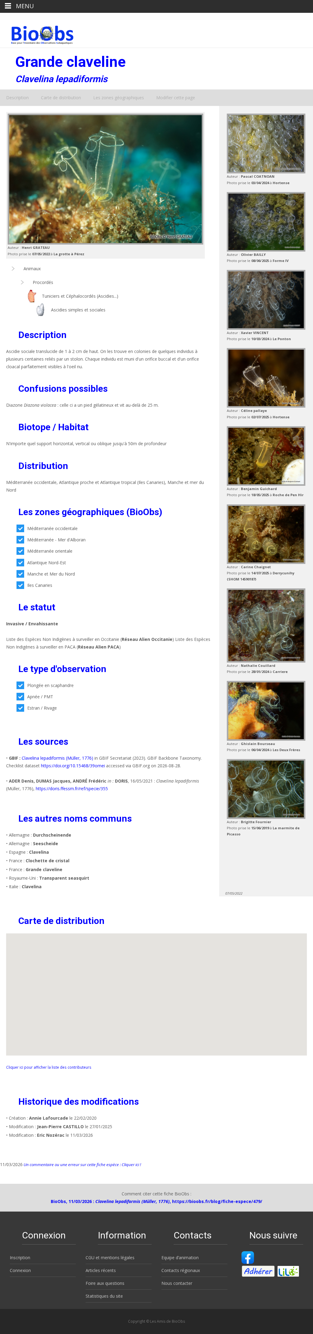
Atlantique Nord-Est (46, 562)
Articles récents (101, 1270)
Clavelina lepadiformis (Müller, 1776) (57, 758)
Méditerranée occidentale (52, 528)
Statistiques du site (104, 1296)
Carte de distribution (61, 97)
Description (17, 97)
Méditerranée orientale (49, 551)
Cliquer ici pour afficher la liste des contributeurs (48, 1067)
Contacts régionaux (180, 1270)
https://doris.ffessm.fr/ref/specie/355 (72, 788)
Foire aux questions (105, 1283)
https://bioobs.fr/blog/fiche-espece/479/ (217, 1201)
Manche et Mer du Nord (51, 574)
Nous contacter (176, 1283)
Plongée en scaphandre (50, 685)
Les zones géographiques (118, 97)
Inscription (20, 1257)
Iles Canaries (39, 585)
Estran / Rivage (42, 708)
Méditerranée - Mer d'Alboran (56, 540)
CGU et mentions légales (110, 1257)
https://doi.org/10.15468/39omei (73, 766)
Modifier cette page (175, 97)
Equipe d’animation (180, 1257)
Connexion (20, 1270)
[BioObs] (37, 33)
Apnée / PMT (40, 697)
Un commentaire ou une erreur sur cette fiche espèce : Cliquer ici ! (82, 1164)
